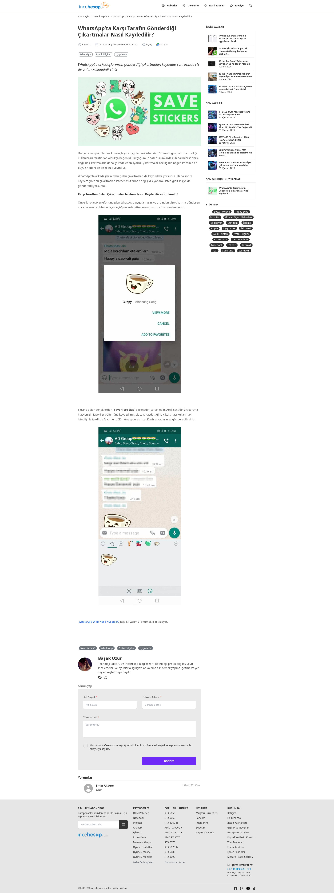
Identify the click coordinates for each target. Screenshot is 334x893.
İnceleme (193, 5)
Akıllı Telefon (220, 234)
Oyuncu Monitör (142, 856)
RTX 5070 (170, 842)
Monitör (215, 217)
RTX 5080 (170, 852)
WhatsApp (85, 54)
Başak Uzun (110, 658)
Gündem (233, 222)
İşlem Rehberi (235, 847)
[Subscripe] (123, 824)
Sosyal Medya (222, 211)
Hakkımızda (234, 817)
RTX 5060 (170, 817)
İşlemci (247, 222)
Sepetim (200, 827)
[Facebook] (100, 677)
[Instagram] (105, 677)
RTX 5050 (170, 813)
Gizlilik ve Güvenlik (238, 827)
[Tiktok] (254, 888)
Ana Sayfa (83, 16)
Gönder (169, 761)
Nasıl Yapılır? (216, 5)
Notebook (216, 245)
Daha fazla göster (143, 862)
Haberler (172, 5)
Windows (244, 250)
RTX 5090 (170, 856)
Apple (214, 228)
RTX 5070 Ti (171, 847)
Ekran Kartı (220, 239)
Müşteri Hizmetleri (207, 813)
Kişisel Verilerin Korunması (241, 837)
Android (246, 245)
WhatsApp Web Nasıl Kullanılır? (99, 622)
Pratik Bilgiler (103, 54)
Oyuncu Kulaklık (142, 847)
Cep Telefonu (240, 239)
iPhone (232, 245)
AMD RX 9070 (172, 837)
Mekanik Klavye (142, 842)
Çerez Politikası (236, 852)
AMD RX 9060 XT (174, 827)
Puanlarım (202, 822)
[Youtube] (248, 888)
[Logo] (94, 5)
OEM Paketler (141, 813)
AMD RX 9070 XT (174, 832)
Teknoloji (246, 228)
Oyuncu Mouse (142, 852)
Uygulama (121, 54)
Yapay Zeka (241, 211)
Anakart (137, 827)
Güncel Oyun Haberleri (238, 217)
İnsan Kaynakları (237, 822)
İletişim (231, 813)
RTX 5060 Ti (171, 822)
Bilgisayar (216, 222)
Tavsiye (239, 5)
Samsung (227, 250)
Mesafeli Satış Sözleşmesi (241, 856)
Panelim (200, 817)
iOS (215, 250)
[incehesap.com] (103, 835)
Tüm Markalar (235, 842)
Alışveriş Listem (205, 832)
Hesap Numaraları (238, 832)
